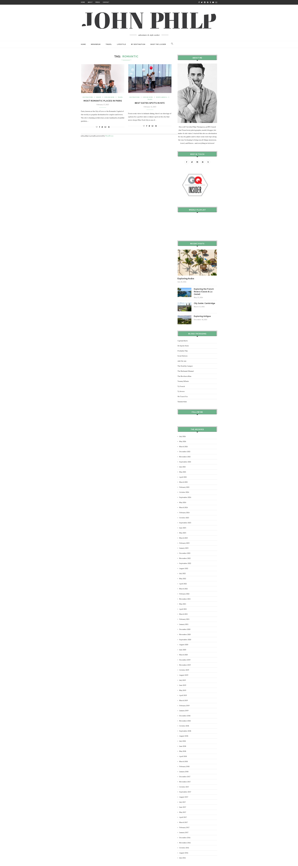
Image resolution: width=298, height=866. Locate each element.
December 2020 (184, 629)
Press (97, 2)
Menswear (95, 44)
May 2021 (182, 604)
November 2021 (185, 599)
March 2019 (183, 700)
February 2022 (184, 594)
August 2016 (183, 853)
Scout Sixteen (182, 356)
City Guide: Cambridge (204, 303)
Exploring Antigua (202, 316)
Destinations (88, 97)
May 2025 (182, 472)
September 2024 (185, 497)
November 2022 (185, 558)
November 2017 (185, 782)
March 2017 (183, 822)
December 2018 (184, 716)
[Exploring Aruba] (197, 250)
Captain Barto (183, 341)
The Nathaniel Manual (186, 371)
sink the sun (182, 361)
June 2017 (182, 807)
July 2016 (182, 858)
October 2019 (184, 670)
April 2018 (183, 756)
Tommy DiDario (183, 381)
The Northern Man (184, 376)
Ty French (181, 386)
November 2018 (185, 721)
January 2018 (183, 771)
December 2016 (184, 837)
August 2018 (183, 736)
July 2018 (182, 741)
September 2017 (185, 792)
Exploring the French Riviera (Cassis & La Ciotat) (204, 291)
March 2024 (183, 507)
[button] (172, 44)
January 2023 (183, 548)
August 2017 (183, 797)
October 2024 (184, 492)
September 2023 (185, 523)
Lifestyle (121, 44)
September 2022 (185, 563)
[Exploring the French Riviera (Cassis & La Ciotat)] (184, 289)
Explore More (109, 97)
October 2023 (184, 518)
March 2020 (183, 655)
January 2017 (183, 832)
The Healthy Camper (185, 366)
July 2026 (182, 436)
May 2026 (182, 441)
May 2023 (182, 533)
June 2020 (182, 650)
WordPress (109, 136)
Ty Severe (181, 391)
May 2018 (182, 751)
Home (83, 2)
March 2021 (183, 614)
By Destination (138, 44)
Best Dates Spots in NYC (150, 103)
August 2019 (183, 675)
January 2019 (183, 710)
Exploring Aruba (186, 278)
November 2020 (185, 634)
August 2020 (183, 644)
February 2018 (184, 766)
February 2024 (184, 512)
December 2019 (184, 660)
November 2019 (185, 665)
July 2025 (182, 467)
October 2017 (184, 787)
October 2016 (184, 848)
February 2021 (184, 619)
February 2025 (184, 487)
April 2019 (183, 695)
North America (161, 97)
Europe (98, 97)
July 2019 (182, 680)
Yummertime (182, 401)
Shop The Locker (158, 44)
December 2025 (184, 451)
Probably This (183, 351)
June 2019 (182, 685)
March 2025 (183, 482)
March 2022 (183, 589)
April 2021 (183, 609)
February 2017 (184, 827)
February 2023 (184, 543)
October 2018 (184, 726)
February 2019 (184, 705)
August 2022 (183, 568)
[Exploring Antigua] (184, 316)
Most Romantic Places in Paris (103, 101)
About (90, 2)
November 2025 (185, 457)
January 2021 (183, 624)
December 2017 (184, 776)
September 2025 (185, 462)
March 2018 (183, 761)
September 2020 (185, 639)
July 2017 (182, 802)
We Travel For (183, 396)
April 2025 (183, 477)
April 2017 (183, 817)
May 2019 (182, 690)
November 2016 (185, 843)
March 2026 (183, 446)
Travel (109, 44)
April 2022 (183, 584)
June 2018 (182, 746)
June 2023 (182, 528)
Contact (106, 2)
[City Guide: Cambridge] (184, 303)
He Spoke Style (183, 346)
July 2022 (182, 573)
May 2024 (182, 502)
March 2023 (183, 538)
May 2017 (182, 812)
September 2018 (185, 731)
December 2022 (184, 553)
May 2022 (182, 578)
